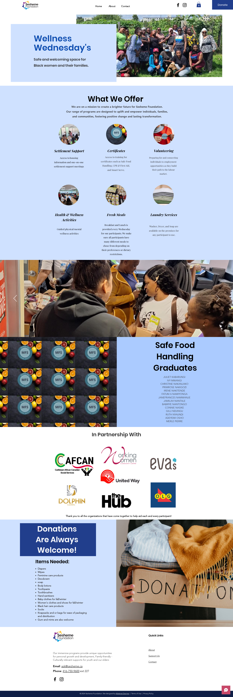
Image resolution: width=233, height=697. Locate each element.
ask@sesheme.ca (72, 666)
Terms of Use (136, 694)
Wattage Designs (122, 694)
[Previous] (15, 298)
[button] (198, 4)
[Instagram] (184, 5)
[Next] (218, 298)
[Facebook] (178, 5)
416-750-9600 (71, 671)
